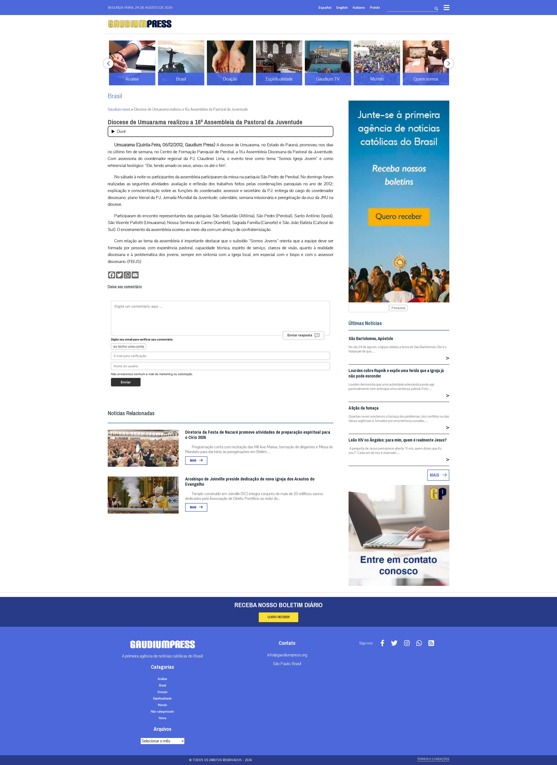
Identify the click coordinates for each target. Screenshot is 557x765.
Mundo (162, 705)
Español (325, 7)
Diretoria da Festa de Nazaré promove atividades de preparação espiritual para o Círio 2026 (257, 434)
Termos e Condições (433, 759)
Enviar (126, 382)
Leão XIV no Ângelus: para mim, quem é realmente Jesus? (398, 440)
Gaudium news (119, 109)
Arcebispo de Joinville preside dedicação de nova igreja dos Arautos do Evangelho (249, 481)
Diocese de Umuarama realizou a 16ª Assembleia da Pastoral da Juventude (205, 122)
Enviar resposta (299, 335)
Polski (375, 7)
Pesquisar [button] (398, 308)
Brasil (115, 96)
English (342, 7)
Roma (162, 718)
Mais (193, 460)
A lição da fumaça (364, 408)
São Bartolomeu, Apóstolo (371, 338)
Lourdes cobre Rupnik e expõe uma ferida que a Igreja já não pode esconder (396, 373)
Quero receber (278, 617)
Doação (163, 692)
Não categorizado (162, 712)
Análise (162, 679)
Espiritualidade (162, 699)
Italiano (359, 7)
